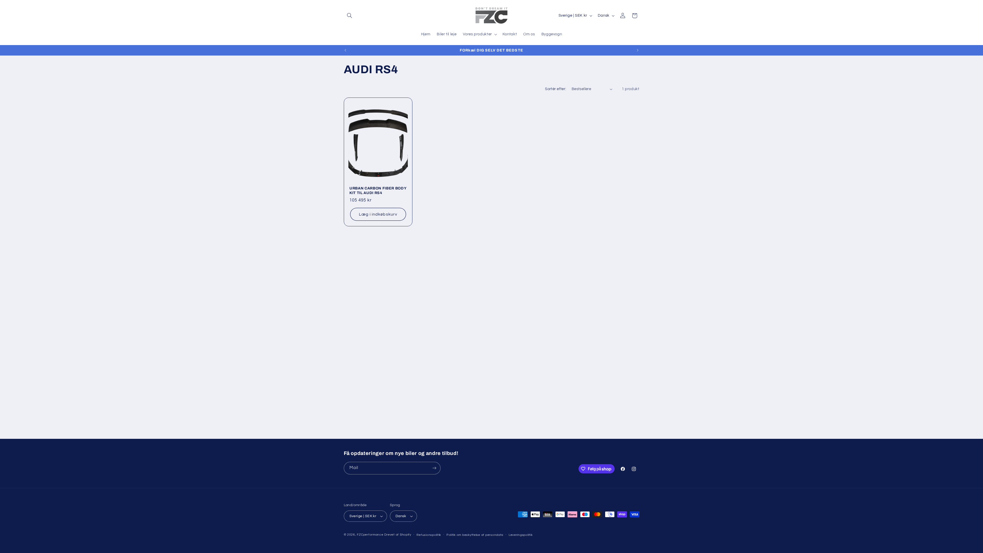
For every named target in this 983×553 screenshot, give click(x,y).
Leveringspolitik (521, 535)
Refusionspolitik (428, 535)
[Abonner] (434, 468)
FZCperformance (370, 534)
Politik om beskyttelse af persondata (474, 535)
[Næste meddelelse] (637, 50)
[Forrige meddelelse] (345, 50)
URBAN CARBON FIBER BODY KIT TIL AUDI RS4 (377, 190)
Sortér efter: (555, 89)
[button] (350, 16)
